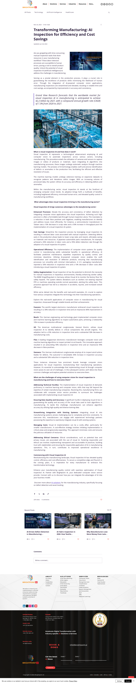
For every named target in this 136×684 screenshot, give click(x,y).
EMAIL (77, 656)
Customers (49, 583)
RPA (80, 594)
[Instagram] (107, 4)
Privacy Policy (73, 681)
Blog (98, 578)
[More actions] (101, 24)
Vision (47, 580)
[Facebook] (109, 4)
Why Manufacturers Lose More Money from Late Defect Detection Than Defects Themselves (97, 533)
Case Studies (101, 582)
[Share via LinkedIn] (44, 494)
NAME (63, 656)
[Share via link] (48, 494)
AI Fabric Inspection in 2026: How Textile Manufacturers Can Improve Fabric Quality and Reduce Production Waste (66, 533)
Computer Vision (84, 578)
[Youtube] (112, 4)
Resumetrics (64, 591)
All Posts (28, 12)
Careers (48, 585)
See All (109, 510)
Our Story (48, 578)
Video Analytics (83, 587)
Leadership (49, 582)
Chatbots (82, 585)
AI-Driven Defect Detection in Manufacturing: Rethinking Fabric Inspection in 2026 (38, 533)
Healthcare (70, 12)
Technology (38, 12)
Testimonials (101, 583)
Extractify (63, 589)
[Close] (134, 681)
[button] (109, 12)
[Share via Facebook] (34, 494)
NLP (80, 593)
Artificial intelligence (54, 12)
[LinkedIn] (102, 4)
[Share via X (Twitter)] (39, 494)
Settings (119, 681)
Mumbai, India (27, 641)
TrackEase (63, 593)
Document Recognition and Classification (84, 581)
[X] (104, 4)
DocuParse (63, 587)
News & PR (100, 580)
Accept (128, 681)
